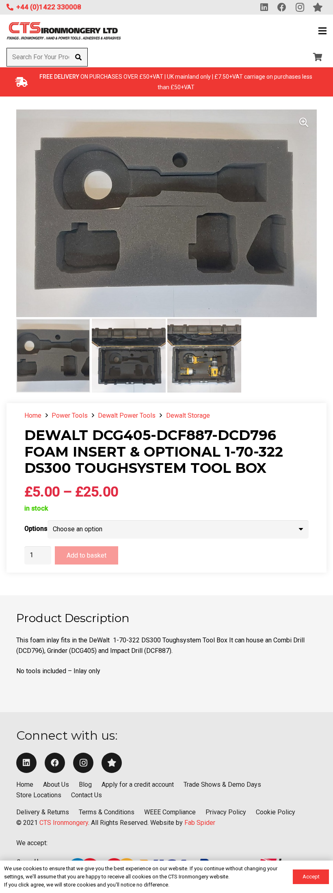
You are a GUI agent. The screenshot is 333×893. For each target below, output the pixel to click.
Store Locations (38, 795)
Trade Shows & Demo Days (222, 784)
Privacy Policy (225, 812)
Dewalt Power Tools (127, 415)
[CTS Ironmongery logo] (63, 31)
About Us (56, 784)
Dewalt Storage (188, 415)
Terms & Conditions (106, 812)
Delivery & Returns (42, 812)
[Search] (78, 57)
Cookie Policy (275, 812)
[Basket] (318, 57)
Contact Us (86, 795)
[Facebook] (55, 763)
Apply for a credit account (138, 784)
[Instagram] (83, 763)
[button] (322, 31)
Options (36, 528)
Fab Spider (199, 822)
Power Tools (70, 415)
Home (32, 415)
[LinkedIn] (26, 763)
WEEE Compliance (170, 812)
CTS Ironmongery (63, 822)
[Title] (112, 763)
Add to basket (86, 555)
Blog (85, 784)
